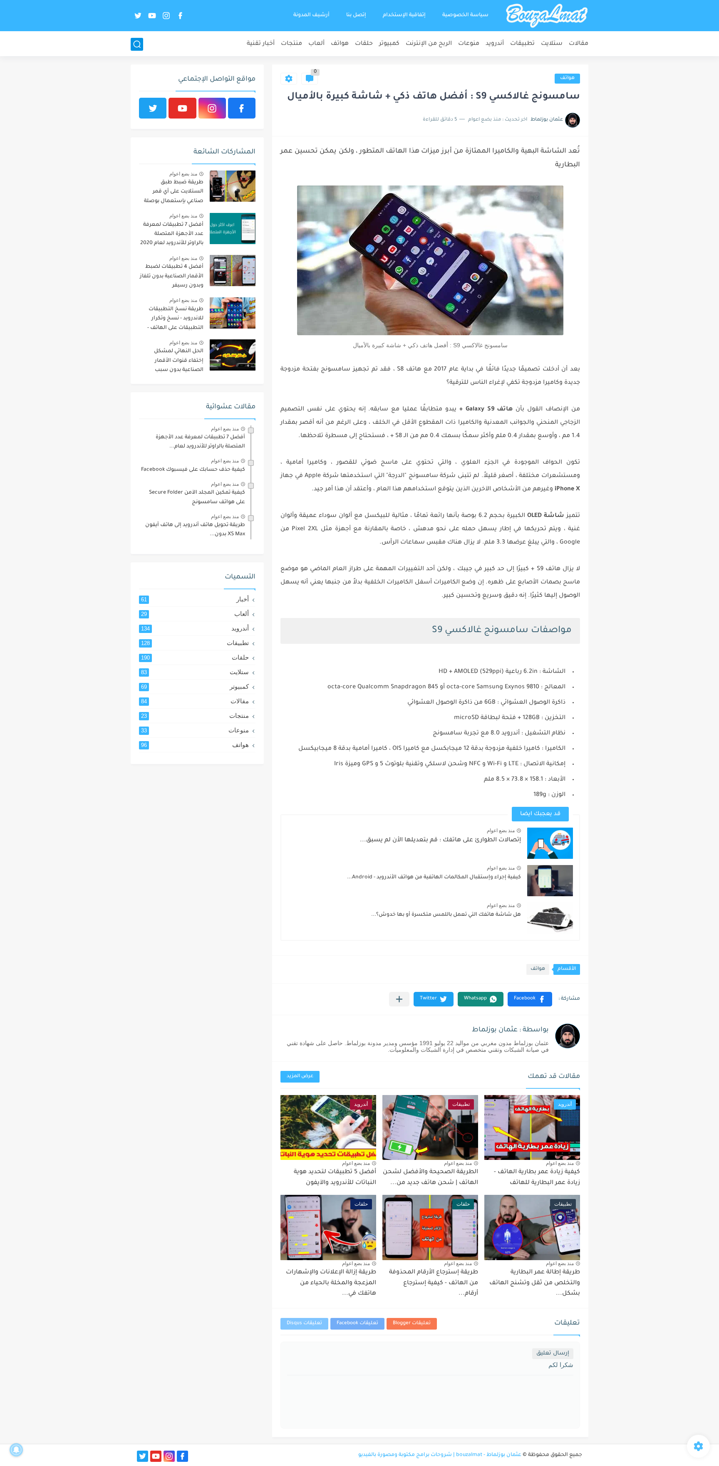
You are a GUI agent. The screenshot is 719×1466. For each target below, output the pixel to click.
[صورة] (232, 186)
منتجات (291, 44)
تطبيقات (522, 44)
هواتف (340, 44)
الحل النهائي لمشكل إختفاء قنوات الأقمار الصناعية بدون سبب (178, 361)
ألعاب (316, 44)
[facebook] (180, 15)
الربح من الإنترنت (429, 44)
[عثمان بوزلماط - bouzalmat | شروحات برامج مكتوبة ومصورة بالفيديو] (546, 16)
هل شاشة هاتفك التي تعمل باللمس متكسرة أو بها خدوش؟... (446, 915)
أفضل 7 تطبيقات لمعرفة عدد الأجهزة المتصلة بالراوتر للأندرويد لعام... (200, 442)
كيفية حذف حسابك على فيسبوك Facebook (193, 470)
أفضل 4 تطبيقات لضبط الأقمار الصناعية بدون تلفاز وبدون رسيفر (171, 276)
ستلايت (552, 44)
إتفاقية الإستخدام (404, 15)
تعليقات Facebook (357, 1323)
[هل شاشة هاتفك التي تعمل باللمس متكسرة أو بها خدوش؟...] (550, 918)
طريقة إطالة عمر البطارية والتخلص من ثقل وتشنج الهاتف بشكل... (534, 1283)
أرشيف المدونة (311, 15)
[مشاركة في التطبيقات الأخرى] (399, 999)
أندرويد (495, 44)
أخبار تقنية (261, 44)
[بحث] (137, 44)
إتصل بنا (356, 15)
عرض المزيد (300, 1076)
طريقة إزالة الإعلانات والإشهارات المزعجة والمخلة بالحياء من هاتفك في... (331, 1283)
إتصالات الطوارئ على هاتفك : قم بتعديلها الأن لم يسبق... (440, 840)
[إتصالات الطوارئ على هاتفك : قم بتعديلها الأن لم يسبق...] (550, 843)
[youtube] (152, 15)
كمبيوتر (389, 44)
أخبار (195, 599)
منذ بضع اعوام (501, 830)
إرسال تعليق (552, 1353)
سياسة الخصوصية (465, 15)
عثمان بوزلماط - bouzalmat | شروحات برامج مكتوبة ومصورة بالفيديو (439, 1455)
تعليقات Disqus (304, 1323)
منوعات (468, 44)
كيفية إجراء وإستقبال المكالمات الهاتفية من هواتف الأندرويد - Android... (434, 877)
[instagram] (166, 15)
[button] (530, 999)
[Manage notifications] (16, 1449)
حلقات (364, 44)
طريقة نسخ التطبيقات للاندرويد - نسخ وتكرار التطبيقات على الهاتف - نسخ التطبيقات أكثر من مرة (174, 320)
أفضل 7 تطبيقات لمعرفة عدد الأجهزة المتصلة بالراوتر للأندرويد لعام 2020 (171, 234)
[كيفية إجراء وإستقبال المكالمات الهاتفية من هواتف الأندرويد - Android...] (550, 880)
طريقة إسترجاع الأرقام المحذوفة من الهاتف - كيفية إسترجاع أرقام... (433, 1283)
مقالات (578, 44)
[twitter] (138, 15)
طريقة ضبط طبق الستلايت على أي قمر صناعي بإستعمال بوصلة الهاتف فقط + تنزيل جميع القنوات (172, 193)
